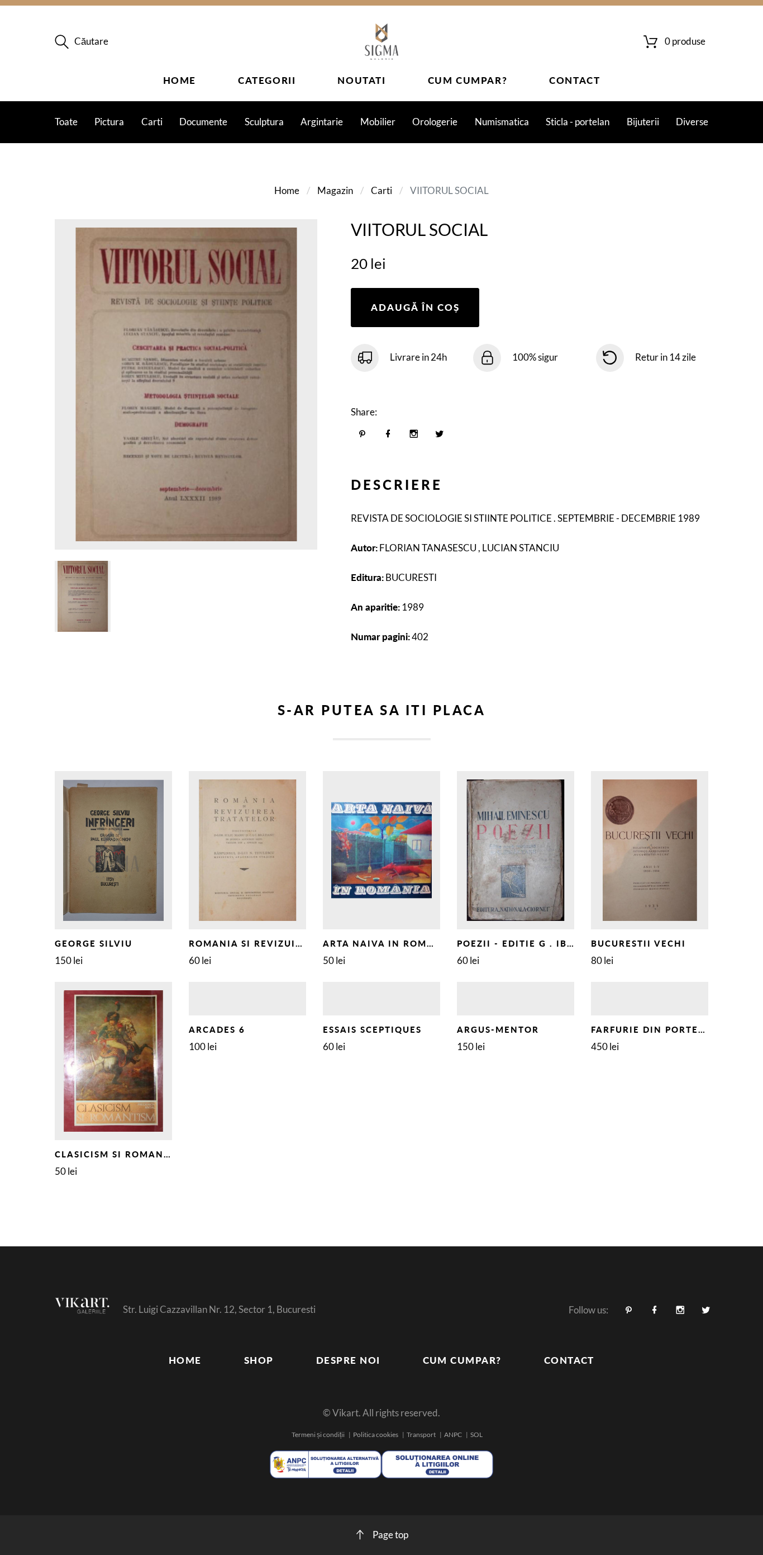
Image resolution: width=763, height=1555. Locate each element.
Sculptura (264, 121)
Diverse (692, 121)
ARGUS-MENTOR (498, 1029)
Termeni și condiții (318, 1434)
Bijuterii (643, 121)
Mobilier (377, 121)
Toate (66, 121)
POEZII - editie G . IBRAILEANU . (541, 943)
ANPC (453, 1434)
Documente (203, 121)
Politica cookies (375, 1434)
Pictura (109, 121)
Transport (421, 1434)
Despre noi (348, 1360)
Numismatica (502, 121)
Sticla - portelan (577, 121)
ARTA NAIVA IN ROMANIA (388, 943)
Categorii (266, 80)
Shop (259, 1360)
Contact (574, 80)
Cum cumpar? (468, 80)
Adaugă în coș (415, 307)
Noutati (361, 80)
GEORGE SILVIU (93, 943)
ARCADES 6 (217, 1029)
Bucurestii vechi (638, 943)
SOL (476, 1434)
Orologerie (434, 121)
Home (179, 80)
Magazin (335, 190)
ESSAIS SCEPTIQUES (372, 1029)
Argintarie (322, 121)
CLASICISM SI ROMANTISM (121, 1154)
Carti (152, 121)
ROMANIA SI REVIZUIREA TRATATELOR (286, 943)
